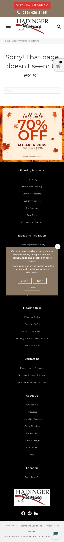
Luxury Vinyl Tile (32, 200)
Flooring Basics (32, 317)
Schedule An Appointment (32, 375)
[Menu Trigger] (8, 26)
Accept (24, 280)
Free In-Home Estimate (32, 368)
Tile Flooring (32, 208)
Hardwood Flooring (32, 186)
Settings (32, 287)
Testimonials (32, 433)
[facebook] (23, 513)
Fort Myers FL (32, 477)
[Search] (59, 27)
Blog (32, 454)
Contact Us (32, 447)
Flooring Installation (32, 331)
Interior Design (32, 440)
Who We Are (32, 404)
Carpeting (32, 179)
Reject (40, 280)
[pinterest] (29, 513)
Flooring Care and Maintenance (32, 338)
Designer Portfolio (32, 294)
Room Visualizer (32, 345)
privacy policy (37, 265)
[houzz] (36, 513)
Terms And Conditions (31, 526)
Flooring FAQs (32, 324)
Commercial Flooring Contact (32, 382)
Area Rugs (32, 215)
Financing (32, 411)
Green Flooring (32, 426)
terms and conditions (27, 269)
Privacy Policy (52, 526)
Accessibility (11, 526)
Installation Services (32, 419)
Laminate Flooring (32, 193)
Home (7, 40)
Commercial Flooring (32, 222)
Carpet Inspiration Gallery (32, 244)
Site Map (32, 531)
